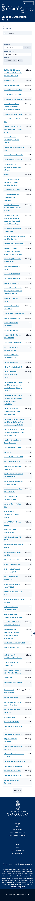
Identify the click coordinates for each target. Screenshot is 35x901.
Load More (17, 790)
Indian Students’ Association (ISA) (13, 728)
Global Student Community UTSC (14, 643)
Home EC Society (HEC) (11, 722)
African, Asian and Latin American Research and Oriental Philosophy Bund (12, 106)
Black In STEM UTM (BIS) (12, 283)
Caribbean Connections (11, 330)
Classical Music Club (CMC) (12, 447)
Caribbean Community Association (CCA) (11, 324)
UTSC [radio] (20, 60)
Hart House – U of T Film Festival (9, 691)
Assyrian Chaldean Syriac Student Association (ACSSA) (14, 237)
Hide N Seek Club (9, 717)
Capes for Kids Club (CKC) (12, 318)
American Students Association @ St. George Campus (11, 139)
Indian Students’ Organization (13, 734)
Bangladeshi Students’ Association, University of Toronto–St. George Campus (13, 251)
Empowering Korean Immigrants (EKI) (10, 531)
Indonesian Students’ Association (14, 761)
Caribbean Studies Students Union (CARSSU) (12, 336)
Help (17, 8)
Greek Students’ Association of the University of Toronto (12, 671)
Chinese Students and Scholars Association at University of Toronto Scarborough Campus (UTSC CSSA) (13, 386)
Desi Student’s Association (12, 461)
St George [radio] (8, 60)
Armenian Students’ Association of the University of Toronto (13, 167)
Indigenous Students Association (10, 740)
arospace (6, 174)
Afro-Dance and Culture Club (13, 114)
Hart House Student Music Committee (12, 711)
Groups (17, 824)
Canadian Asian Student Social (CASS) (11, 307)
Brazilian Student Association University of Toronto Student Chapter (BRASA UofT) (13, 290)
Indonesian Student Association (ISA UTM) (14, 755)
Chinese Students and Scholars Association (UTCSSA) (10, 374)
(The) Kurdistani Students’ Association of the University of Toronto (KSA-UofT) (13, 73)
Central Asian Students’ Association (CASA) (11, 348)
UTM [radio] (14, 60)
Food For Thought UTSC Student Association (14, 600)
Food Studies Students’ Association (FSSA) (11, 608)
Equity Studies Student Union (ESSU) (13, 538)
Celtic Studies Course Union (12, 342)
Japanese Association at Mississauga (11, 781)
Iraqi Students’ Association (12, 771)
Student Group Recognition (17, 835)
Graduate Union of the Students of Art (11, 664)
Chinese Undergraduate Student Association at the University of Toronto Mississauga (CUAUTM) (14, 422)
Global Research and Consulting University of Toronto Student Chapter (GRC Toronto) (11, 633)
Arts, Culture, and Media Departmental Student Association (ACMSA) (11, 182)
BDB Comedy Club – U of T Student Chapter (12, 260)
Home (17, 844)
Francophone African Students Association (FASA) (13, 615)
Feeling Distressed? (18, 853)
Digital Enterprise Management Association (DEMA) (13, 475)
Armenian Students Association (13, 155)
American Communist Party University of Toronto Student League (13, 129)
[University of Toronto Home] (8, 7)
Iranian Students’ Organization (13, 766)
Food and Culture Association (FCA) (13, 593)
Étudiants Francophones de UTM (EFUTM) (14, 546)
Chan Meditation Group (11, 362)
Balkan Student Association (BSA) (14, 243)
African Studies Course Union (13, 99)
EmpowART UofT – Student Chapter (12, 523)
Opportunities (17, 829)
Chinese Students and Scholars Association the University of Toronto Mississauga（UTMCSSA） (13, 399)
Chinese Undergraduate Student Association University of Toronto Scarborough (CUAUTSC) (14, 432)
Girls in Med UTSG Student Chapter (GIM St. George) (12, 623)
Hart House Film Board (11, 697)
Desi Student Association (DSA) (13, 457)
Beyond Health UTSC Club (12, 274)
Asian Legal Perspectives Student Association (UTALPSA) (11, 197)
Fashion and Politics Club (11, 560)
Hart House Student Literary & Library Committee (13, 703)
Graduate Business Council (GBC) (12, 648)
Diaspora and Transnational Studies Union (12, 467)
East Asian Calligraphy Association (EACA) (10, 497)
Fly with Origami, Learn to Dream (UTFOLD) (12, 585)
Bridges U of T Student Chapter (11, 299)
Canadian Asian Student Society (14, 313)
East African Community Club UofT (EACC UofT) (13, 490)
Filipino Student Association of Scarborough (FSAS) (13, 570)
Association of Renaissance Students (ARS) (12, 230)
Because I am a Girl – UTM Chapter (12, 267)
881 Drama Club (9, 80)
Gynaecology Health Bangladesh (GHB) (14, 683)
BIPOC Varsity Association (12, 278)
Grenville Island (8, 677)
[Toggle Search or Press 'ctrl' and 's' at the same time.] (25, 3)
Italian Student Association (12, 775)
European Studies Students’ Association (12, 553)
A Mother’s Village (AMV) (11, 85)
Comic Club (7, 452)
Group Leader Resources (17, 832)
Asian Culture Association (12, 190)
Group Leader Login (23, 10)
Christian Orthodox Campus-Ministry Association (12, 441)
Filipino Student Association (12, 564)
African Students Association (13, 90)
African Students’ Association (13, 94)
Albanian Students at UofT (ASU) (12, 120)
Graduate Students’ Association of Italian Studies (13, 656)
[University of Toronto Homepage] (17, 808)
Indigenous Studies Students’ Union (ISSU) (13, 747)
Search (27, 48)
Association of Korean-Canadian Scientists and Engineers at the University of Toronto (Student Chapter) (13, 219)
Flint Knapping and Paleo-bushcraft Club (12, 578)
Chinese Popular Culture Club (13, 367)
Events (18, 826)
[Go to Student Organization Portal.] (5, 33)
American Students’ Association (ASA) (14, 148)
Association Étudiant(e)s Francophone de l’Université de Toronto (12, 207)
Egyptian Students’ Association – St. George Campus (11, 514)
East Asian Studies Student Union (12, 505)
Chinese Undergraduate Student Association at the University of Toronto (12, 411)
